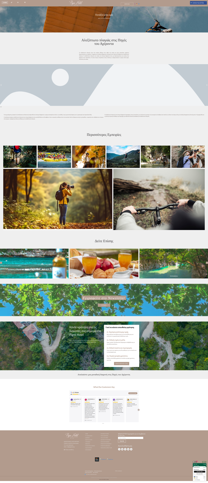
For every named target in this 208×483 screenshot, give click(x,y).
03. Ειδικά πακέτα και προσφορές (119, 348)
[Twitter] (122, 449)
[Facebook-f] (119, 449)
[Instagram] (125, 449)
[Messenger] (203, 464)
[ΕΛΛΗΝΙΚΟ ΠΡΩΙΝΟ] (104, 263)
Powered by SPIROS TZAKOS (104, 479)
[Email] (205, 464)
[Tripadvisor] (131, 449)
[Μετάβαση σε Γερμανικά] (137, 4)
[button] (1, 85)
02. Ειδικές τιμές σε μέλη (116, 340)
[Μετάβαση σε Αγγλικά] (135, 4)
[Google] (128, 449)
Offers (195, 462)
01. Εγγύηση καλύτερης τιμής (117, 332)
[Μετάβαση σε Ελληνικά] (139, 4)
